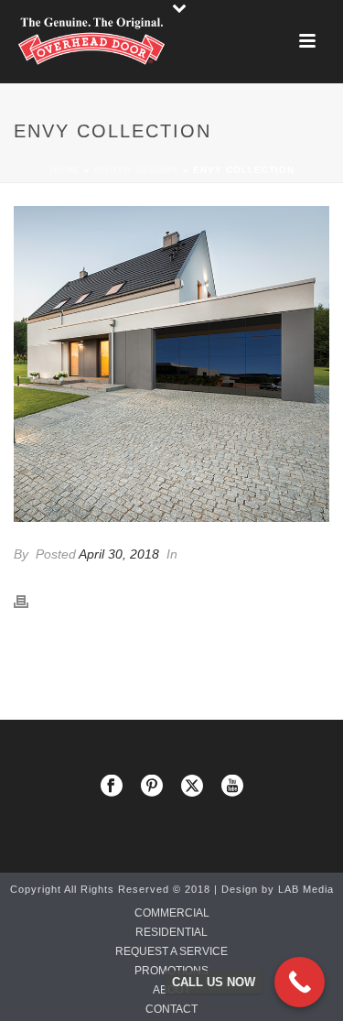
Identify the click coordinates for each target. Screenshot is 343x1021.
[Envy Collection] (171, 364)
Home (64, 170)
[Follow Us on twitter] (192, 787)
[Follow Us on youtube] (232, 787)
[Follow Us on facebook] (112, 787)
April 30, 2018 (119, 554)
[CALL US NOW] (299, 982)
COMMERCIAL (171, 913)
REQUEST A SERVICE (171, 951)
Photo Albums (136, 170)
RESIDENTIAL (171, 932)
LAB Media (306, 889)
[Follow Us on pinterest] (152, 787)
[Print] (30, 600)
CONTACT (171, 1009)
